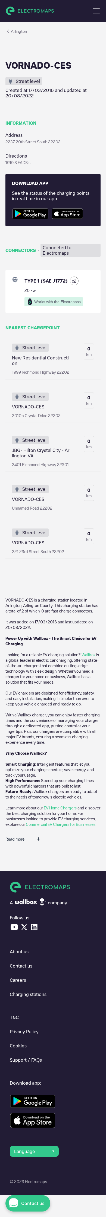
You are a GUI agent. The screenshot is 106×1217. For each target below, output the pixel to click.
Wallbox (88, 655)
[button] (96, 11)
